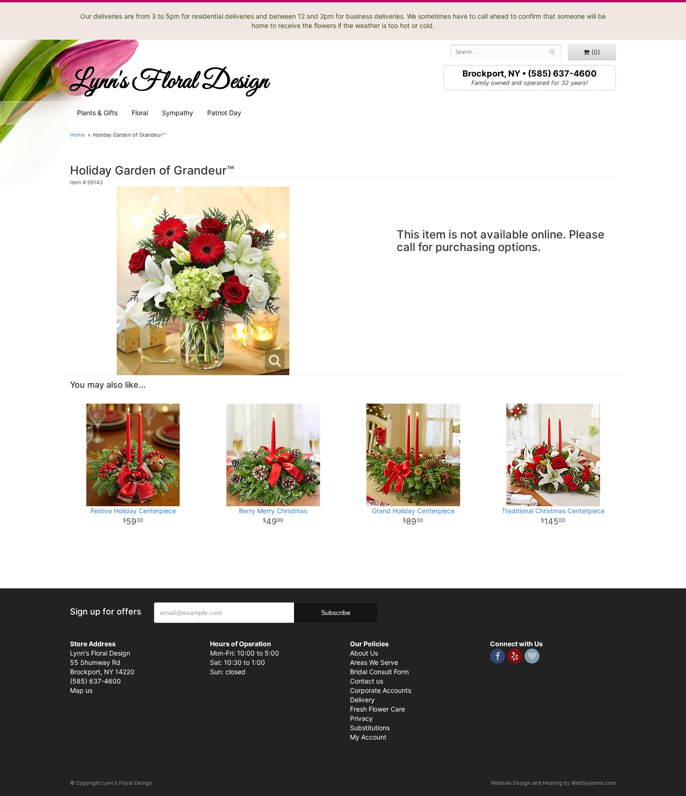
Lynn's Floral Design (169, 81)
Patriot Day (224, 113)
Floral (140, 113)
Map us (81, 690)
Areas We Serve (374, 662)
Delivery (362, 700)
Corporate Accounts (380, 690)
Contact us (366, 681)
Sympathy (177, 113)
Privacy (361, 718)
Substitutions (370, 728)
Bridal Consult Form (379, 672)
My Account (368, 737)
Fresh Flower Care (377, 709)
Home (77, 135)
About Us (364, 653)
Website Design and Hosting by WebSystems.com (553, 783)
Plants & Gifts (97, 113)
